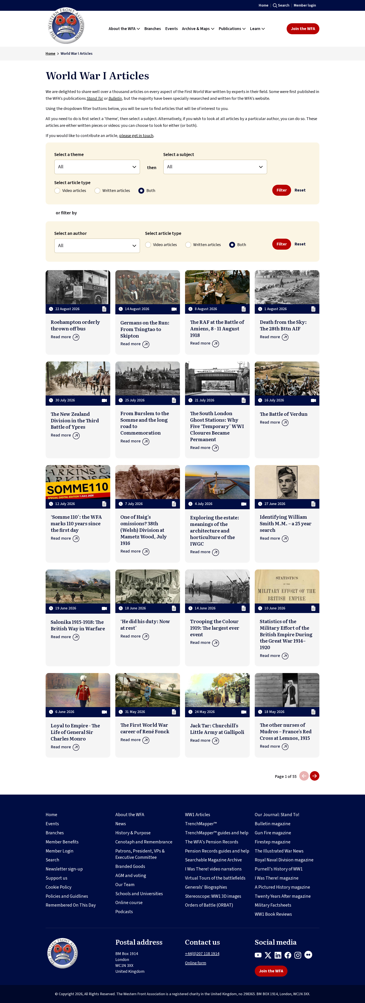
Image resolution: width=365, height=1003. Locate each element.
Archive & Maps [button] (196, 29)
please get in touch (136, 136)
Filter (281, 190)
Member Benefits (62, 842)
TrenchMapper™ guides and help (216, 832)
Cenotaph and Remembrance (143, 842)
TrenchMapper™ (201, 823)
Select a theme (69, 154)
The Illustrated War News (279, 851)
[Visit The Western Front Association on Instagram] (299, 956)
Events (52, 823)
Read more (61, 337)
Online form (195, 963)
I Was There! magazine (276, 878)
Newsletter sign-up (64, 869)
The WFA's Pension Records (211, 842)
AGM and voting (130, 875)
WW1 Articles (197, 814)
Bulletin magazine (272, 823)
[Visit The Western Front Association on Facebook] (289, 956)
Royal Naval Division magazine (284, 860)
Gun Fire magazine (273, 832)
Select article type (72, 182)
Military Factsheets (273, 905)
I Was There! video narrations (213, 869)
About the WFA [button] (122, 29)
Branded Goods (130, 866)
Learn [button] (255, 29)
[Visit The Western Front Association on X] (270, 956)
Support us (56, 878)
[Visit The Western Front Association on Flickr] (309, 956)
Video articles (74, 191)
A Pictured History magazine (282, 887)
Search (283, 5)
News (120, 823)
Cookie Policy (58, 887)
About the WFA (129, 814)
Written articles (116, 191)
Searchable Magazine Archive (213, 860)
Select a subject (178, 154)
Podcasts (124, 911)
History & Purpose (133, 832)
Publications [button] (230, 29)
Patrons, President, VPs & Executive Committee (140, 854)
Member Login (60, 851)
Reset (300, 190)
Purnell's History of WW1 (279, 869)
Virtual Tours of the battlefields (215, 878)
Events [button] (171, 29)
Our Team (125, 884)
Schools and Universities (139, 893)
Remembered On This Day (71, 905)
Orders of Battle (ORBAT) (209, 905)
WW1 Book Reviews (273, 914)
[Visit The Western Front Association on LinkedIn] (280, 956)
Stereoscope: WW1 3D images (213, 896)
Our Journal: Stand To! (277, 814)
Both (150, 191)
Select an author (70, 233)
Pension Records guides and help (217, 851)
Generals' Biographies (206, 887)
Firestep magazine (272, 842)
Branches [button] (152, 29)
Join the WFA (303, 29)
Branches (55, 832)
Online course (129, 902)
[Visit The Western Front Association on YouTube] (260, 956)
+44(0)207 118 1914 (202, 954)
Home (263, 5)
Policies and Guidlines (67, 896)
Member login (305, 5)
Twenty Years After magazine (283, 896)
